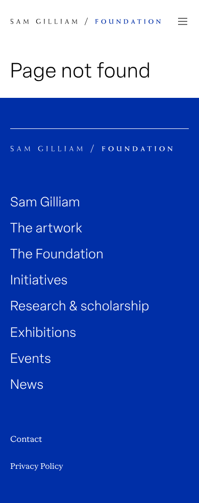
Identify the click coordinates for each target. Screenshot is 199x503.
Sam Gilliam (45, 202)
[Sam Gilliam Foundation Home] (85, 21)
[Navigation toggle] (183, 21)
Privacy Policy (36, 466)
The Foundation (57, 254)
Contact (26, 439)
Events (30, 358)
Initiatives (39, 280)
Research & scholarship (80, 306)
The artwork (46, 228)
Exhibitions (43, 332)
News (27, 384)
